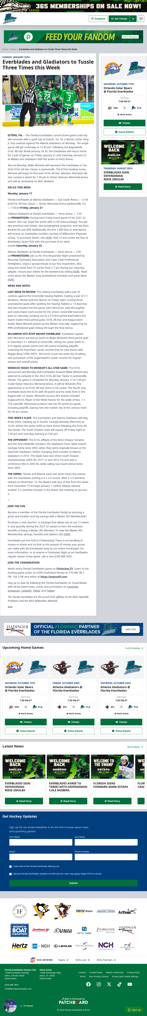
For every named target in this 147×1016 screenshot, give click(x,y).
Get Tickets (121, 18)
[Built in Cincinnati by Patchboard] (73, 1001)
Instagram (14, 590)
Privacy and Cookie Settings (125, 976)
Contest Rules (95, 972)
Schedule (100, 18)
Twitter (51, 590)
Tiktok (36, 590)
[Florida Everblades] (10, 18)
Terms (83, 976)
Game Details (126, 131)
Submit (73, 883)
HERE (49, 237)
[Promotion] (73, 6)
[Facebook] (88, 984)
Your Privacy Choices (99, 976)
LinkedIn (26, 590)
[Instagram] (99, 984)
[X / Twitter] (109, 984)
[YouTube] (130, 984)
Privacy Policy (133, 972)
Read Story (124, 186)
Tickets (126, 123)
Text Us (136, 1010)
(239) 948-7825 (12, 984)
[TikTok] (119, 984)
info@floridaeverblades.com (18, 988)
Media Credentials (115, 972)
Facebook (72, 586)
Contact (82, 972)
